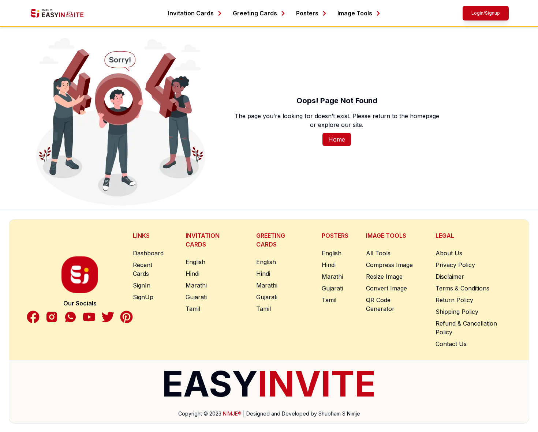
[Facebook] (33, 317)
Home (336, 139)
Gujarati (196, 297)
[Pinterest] (126, 317)
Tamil (193, 308)
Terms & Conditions (462, 288)
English (195, 262)
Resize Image (384, 276)
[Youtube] (89, 317)
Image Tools (354, 13)
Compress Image (389, 264)
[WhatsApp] (70, 317)
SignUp (143, 297)
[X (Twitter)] (107, 317)
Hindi (192, 273)
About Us (449, 253)
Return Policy (454, 300)
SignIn (141, 285)
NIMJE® (232, 413)
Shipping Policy (457, 311)
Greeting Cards (255, 13)
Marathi (196, 285)
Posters (307, 13)
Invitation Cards (191, 13)
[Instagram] (51, 317)
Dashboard (148, 253)
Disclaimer (450, 276)
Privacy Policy (455, 264)
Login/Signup (485, 13)
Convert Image (386, 288)
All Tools (378, 253)
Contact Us (451, 344)
